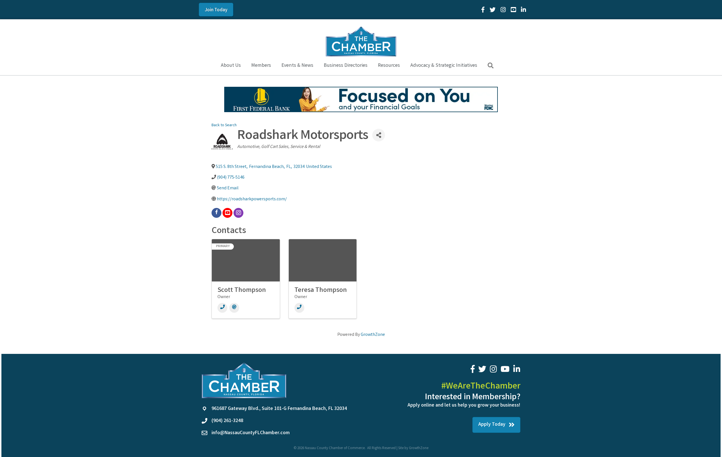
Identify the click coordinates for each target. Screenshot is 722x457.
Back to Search (224, 125)
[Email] (234, 308)
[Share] (378, 135)
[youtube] (227, 213)
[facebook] (216, 213)
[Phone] (222, 308)
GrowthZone (373, 335)
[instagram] (238, 213)
